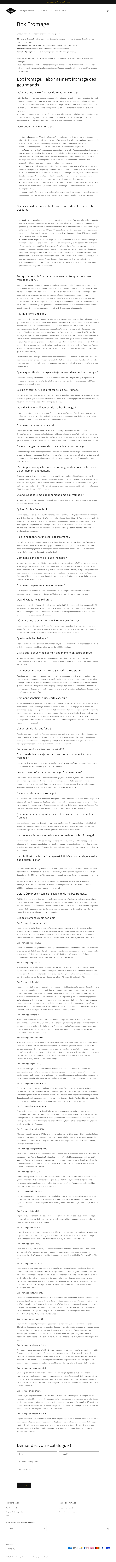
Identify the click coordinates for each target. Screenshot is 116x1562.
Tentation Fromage (16, 1557)
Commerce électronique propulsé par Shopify (35, 1557)
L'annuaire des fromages (67, 1512)
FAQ (62, 749)
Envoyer (24, 1485)
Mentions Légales (12, 1508)
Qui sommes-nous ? (65, 1508)
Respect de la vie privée (14, 1512)
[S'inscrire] (43, 1528)
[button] (103, 10)
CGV (7, 1516)
